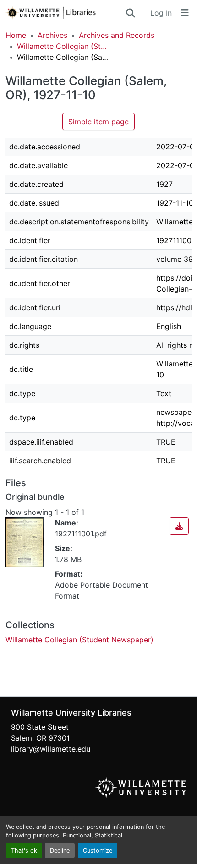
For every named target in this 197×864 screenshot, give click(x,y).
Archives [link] (52, 35)
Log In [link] (161, 12)
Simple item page (98, 121)
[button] (65, 13)
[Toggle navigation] (185, 12)
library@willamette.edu (50, 748)
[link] (179, 526)
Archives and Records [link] (116, 35)
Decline (60, 850)
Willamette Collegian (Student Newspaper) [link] (63, 46)
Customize (97, 850)
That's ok (24, 850)
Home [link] (15, 35)
